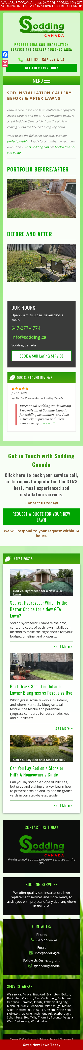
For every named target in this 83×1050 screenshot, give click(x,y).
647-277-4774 (53, 60)
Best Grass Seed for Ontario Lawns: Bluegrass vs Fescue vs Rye (41, 689)
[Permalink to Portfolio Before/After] (41, 198)
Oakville (27, 1013)
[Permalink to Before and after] (41, 263)
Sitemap (65, 1039)
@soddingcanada (46, 966)
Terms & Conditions (23, 1039)
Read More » (63, 646)
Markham (36, 1006)
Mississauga (52, 1006)
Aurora (27, 994)
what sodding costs (37, 147)
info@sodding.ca (28, 337)
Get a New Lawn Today (41, 1045)
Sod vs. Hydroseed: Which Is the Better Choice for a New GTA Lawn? (38, 609)
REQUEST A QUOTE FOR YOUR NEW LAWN (41, 517)
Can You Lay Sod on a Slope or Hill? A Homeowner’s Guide (36, 771)
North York (63, 1010)
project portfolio (18, 141)
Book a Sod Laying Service (41, 356)
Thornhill (43, 1017)
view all (49, 423)
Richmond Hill (43, 1013)
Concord (27, 998)
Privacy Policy (48, 1039)
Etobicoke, (65, 998)
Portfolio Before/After (38, 169)
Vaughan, (69, 1017)
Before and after (29, 234)
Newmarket (24, 1010)
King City (61, 1002)
